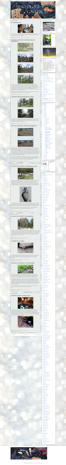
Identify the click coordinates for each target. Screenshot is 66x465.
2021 (45, 105)
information (44, 287)
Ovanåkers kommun (46, 354)
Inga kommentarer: (26, 37)
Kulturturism (44, 318)
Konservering (45, 310)
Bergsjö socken (45, 191)
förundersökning (45, 244)
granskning (44, 249)
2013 (45, 115)
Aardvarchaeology (45, 75)
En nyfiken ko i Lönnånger (17, 241)
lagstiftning (44, 323)
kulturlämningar (45, 313)
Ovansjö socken (45, 353)
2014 (45, 114)
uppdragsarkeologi (45, 419)
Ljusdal (44, 329)
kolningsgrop (45, 309)
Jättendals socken (45, 304)
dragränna (44, 213)
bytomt (44, 202)
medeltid (44, 340)
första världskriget (45, 241)
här (28, 314)
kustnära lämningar (46, 320)
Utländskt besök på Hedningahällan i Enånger (22, 96)
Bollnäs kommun (45, 194)
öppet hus (44, 439)
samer (44, 370)
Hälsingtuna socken (46, 282)
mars (45, 151)
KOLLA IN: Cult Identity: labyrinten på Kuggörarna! (24, 125)
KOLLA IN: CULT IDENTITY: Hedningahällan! (22, 216)
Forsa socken (45, 227)
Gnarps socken (45, 247)
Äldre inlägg (38, 334)
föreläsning (44, 238)
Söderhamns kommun (46, 406)
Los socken (44, 334)
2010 (45, 156)
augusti (46, 123)
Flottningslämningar (46, 224)
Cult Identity (15, 238)
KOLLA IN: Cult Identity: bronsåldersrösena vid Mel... (48, 129)
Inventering (44, 290)
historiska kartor (45, 276)
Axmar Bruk (44, 188)
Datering (44, 210)
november (46, 119)
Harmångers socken (46, 268)
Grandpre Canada (45, 84)
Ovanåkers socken (45, 356)
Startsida (25, 334)
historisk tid (44, 274)
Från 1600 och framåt (46, 230)
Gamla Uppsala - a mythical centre (48, 81)
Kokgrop (44, 307)
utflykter (44, 422)
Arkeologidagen (45, 183)
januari (46, 153)
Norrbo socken (45, 348)
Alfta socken (44, 178)
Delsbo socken (45, 211)
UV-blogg (44, 96)
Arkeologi (44, 181)
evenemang (44, 219)
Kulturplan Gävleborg (46, 89)
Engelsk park (45, 214)
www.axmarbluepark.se (26, 313)
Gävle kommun (45, 260)
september (46, 122)
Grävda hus (44, 254)
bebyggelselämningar (46, 189)
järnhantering (45, 296)
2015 (45, 113)
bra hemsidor (45, 197)
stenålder (23, 238)
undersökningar (45, 417)
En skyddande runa (16, 22)
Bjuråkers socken (45, 192)
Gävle (44, 258)
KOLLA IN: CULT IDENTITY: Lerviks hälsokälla (22, 263)
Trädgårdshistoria (45, 414)
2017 (45, 110)
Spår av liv (44, 397)
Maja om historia (45, 91)
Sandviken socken (45, 373)
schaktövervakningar (46, 375)
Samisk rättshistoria (46, 92)
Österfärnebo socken (46, 441)
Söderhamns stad (45, 408)
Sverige (44, 403)
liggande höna (45, 326)
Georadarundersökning (46, 246)
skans (44, 381)
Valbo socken (45, 427)
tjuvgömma (44, 409)
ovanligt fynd (45, 351)
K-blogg (44, 86)
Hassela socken (45, 269)
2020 (45, 106)
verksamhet (44, 428)
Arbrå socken (45, 180)
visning (44, 431)
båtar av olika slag (45, 205)
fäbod (43, 235)
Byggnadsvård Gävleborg (47, 80)
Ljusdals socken (45, 332)
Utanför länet (45, 420)
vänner (44, 436)
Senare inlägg (13, 334)
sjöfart (44, 378)
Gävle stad (18, 290)
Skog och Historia (45, 384)
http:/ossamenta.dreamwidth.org (48, 100)
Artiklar (44, 186)
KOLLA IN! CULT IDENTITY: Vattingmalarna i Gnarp (24, 166)
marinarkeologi (18, 331)
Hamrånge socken (45, 265)
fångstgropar (45, 233)
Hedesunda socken (46, 271)
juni (45, 126)
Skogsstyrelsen (45, 389)
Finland (44, 222)
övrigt (43, 442)
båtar (43, 203)
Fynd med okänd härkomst (47, 232)
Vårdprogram (45, 433)
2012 (45, 117)
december (46, 118)
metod (44, 342)
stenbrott (44, 398)
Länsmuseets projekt (46, 337)
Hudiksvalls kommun (46, 279)
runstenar (44, 367)
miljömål (44, 343)
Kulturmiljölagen (45, 315)
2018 (45, 109)
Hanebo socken (45, 266)
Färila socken (45, 236)
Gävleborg (44, 263)
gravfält (44, 252)
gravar (14, 260)
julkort (44, 291)
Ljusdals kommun (45, 331)
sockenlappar (45, 395)
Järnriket (15, 331)
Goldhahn (44, 83)
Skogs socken (45, 386)
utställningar (44, 425)
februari (46, 152)
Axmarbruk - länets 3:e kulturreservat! (20, 295)
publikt (44, 359)
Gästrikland (44, 257)
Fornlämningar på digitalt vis (47, 225)
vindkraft (44, 430)
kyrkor (44, 321)
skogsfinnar (44, 387)
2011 (44, 155)
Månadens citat (45, 345)
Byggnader (44, 200)
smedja (44, 392)
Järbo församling (45, 293)
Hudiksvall (44, 277)
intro (43, 288)
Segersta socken (45, 376)
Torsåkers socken (45, 411)
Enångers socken (19, 238)
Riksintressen (45, 362)
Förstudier (44, 243)
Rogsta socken (20, 260)
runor (43, 365)
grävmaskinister (45, 255)
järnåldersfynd (45, 301)
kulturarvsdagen (45, 312)
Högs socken (45, 285)
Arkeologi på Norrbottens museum (48, 78)
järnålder (17, 260)
